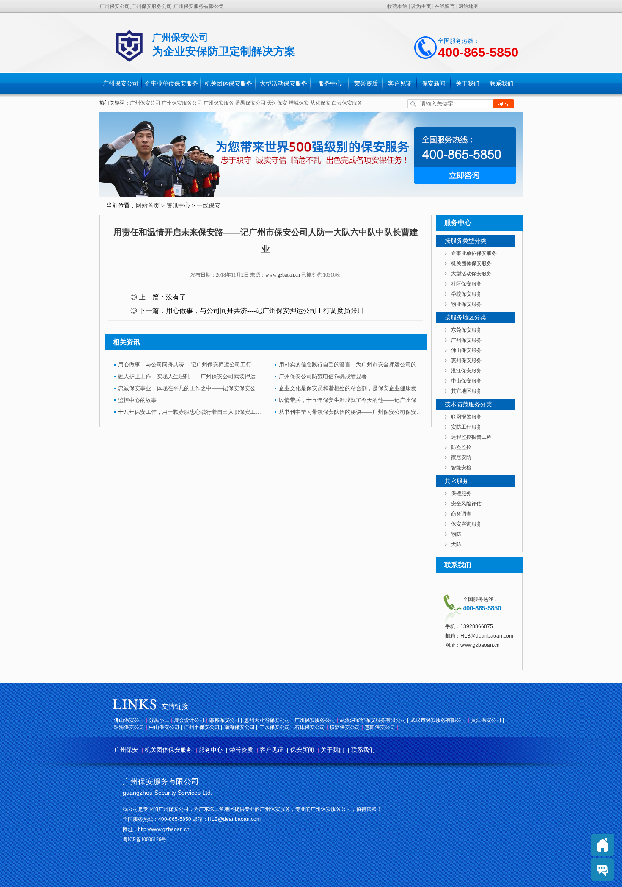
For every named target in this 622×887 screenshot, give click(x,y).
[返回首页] (602, 845)
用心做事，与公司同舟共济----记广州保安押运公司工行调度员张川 (265, 310)
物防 (456, 534)
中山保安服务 (466, 380)
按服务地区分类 (465, 317)
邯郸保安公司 (224, 720)
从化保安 (321, 103)
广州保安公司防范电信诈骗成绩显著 (323, 376)
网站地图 (468, 6)
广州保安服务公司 (182, 103)
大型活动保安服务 (283, 83)
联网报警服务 (466, 416)
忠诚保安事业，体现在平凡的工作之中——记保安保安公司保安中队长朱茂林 (190, 388)
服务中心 (330, 83)
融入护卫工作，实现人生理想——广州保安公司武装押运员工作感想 (190, 376)
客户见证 (400, 83)
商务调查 (461, 513)
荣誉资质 (366, 83)
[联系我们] (602, 869)
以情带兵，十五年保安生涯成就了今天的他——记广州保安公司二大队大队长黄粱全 (351, 400)
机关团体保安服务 (228, 83)
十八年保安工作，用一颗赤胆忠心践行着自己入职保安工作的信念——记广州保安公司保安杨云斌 (190, 412)
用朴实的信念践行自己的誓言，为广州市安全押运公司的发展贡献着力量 (351, 364)
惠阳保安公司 (380, 727)
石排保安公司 (309, 727)
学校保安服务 (466, 294)
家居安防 (461, 457)
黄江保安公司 (486, 720)
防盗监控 (461, 447)
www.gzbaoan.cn (282, 275)
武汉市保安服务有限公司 (438, 720)
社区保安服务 (466, 283)
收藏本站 (397, 6)
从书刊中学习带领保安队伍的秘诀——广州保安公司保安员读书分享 (351, 412)
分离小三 (159, 720)
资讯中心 (178, 205)
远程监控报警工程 (471, 437)
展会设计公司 (189, 720)
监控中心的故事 (137, 400)
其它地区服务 (466, 391)
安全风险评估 (466, 503)
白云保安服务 (347, 103)
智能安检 (461, 467)
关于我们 (467, 83)
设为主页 (421, 6)
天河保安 (277, 103)
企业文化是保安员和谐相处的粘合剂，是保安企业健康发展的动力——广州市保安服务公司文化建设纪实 (351, 388)
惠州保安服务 (466, 360)
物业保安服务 (466, 304)
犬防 (456, 544)
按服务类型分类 (465, 241)
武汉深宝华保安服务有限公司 (373, 720)
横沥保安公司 (345, 727)
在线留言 (445, 6)
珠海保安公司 (129, 727)
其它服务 (456, 481)
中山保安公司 (164, 727)
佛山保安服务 (466, 350)
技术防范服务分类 (468, 404)
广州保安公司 (120, 83)
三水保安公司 (274, 727)
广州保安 (126, 750)
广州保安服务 (219, 103)
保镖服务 (461, 493)
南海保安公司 (239, 727)
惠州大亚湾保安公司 (267, 720)
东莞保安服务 (466, 330)
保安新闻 (434, 83)
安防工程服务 (466, 427)
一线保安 (208, 205)
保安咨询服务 (466, 524)
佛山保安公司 (129, 720)
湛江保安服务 (466, 370)
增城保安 (299, 103)
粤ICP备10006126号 (144, 840)
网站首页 (148, 205)
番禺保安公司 (250, 103)
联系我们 (501, 83)
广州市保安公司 (202, 727)
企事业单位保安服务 (171, 83)
